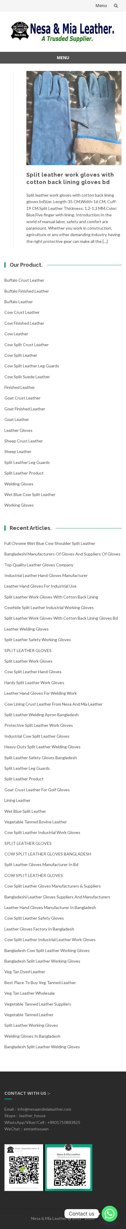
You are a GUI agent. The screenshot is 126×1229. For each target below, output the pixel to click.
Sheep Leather (17, 451)
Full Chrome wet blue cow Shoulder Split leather (49, 543)
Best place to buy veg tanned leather (40, 982)
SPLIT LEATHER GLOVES (28, 650)
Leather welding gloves (26, 628)
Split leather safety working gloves (37, 639)
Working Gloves (19, 504)
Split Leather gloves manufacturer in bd (41, 864)
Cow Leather (16, 333)
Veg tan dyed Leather (24, 971)
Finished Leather (19, 387)
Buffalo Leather (18, 301)
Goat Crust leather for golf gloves (37, 789)
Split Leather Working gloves (31, 1025)
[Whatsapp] (110, 1214)
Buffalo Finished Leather (26, 290)
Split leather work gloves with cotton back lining (51, 596)
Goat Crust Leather (22, 397)
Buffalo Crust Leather (24, 280)
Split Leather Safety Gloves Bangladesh (40, 757)
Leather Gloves (18, 430)
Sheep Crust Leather (23, 440)
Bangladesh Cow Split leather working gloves (47, 950)
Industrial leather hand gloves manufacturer (46, 575)
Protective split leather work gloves (38, 725)
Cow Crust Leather (22, 312)
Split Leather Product (24, 472)
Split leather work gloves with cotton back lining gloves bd (61, 618)
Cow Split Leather (20, 355)
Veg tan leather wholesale (29, 993)
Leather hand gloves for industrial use (40, 585)
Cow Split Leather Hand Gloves (33, 671)
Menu (101, 5)
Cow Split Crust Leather (26, 344)
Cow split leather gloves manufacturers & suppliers (52, 885)
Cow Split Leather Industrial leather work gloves (50, 939)
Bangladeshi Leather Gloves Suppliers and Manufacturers (57, 896)
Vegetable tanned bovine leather (35, 821)
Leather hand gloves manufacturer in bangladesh (50, 907)
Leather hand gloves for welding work (40, 693)
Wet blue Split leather (25, 811)
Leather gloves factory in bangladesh (39, 928)
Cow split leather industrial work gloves (42, 832)
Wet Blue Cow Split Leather (29, 494)
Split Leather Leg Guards (27, 462)
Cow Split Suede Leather (27, 376)
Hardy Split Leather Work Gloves (34, 682)
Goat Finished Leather (24, 408)
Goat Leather (16, 419)
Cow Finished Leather (24, 323)
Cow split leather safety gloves (34, 917)
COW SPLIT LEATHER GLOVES (33, 875)
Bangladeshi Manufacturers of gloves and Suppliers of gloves (62, 553)
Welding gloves (18, 483)
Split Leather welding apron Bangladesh (41, 714)
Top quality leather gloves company (38, 564)
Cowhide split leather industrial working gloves (49, 607)
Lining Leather (17, 800)
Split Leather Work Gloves (28, 661)
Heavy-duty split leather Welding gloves (42, 746)
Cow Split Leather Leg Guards (31, 365)
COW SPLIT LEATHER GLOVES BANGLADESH (47, 853)
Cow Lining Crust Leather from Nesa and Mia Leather (53, 703)
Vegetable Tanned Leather (28, 1014)
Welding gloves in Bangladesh (32, 1036)
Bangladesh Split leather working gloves (42, 960)
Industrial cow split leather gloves (36, 736)
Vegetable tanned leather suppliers (37, 1003)
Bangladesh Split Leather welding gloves (42, 1046)
